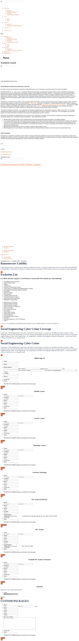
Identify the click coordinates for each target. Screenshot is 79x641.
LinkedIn (6, 511)
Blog (8, 20)
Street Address (21, 368)
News (5, 16)
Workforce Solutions (12, 11)
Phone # (6, 376)
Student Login (7, 30)
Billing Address (8, 367)
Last (36, 606)
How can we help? (8, 617)
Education (6, 8)
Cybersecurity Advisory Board (14, 25)
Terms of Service (8, 258)
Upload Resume (8, 514)
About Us (6, 22)
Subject (5, 614)
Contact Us (7, 27)
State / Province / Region (24, 370)
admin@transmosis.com (6, 151)
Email (5, 364)
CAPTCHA (7, 379)
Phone (5, 400)
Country (6, 372)
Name (5, 361)
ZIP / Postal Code (49, 370)
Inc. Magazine (32, 103)
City (63, 368)
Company (6, 373)
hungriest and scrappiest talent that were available (54, 104)
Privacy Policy (7, 257)
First (19, 606)
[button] (39, 33)
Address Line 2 (44, 368)
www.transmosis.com (6, 154)
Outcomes (9, 13)
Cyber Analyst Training (12, 14)
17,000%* (38, 106)
